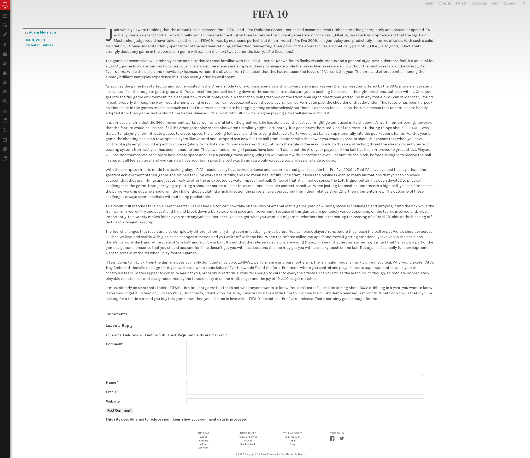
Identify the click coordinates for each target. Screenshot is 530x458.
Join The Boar (292, 437)
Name (112, 382)
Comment (115, 344)
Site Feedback (247, 444)
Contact (509, 3)
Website (113, 401)
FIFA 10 (270, 13)
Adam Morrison (42, 32)
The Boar (261, 454)
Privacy (248, 440)
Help (292, 444)
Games (47, 45)
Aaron (301, 454)
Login (292, 440)
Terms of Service (248, 437)
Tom (283, 454)
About (429, 3)
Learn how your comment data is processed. (210, 419)
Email (112, 392)
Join (495, 3)
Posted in (32, 45)
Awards (445, 3)
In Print (461, 3)
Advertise (479, 3)
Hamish (290, 454)
